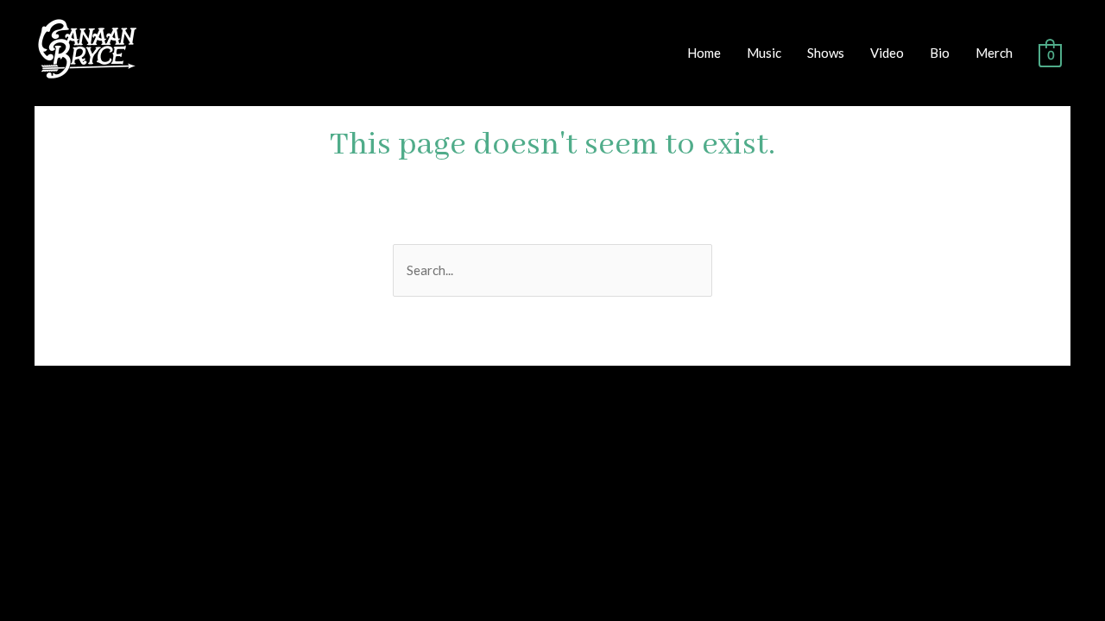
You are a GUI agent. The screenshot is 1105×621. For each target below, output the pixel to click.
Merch (994, 52)
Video (887, 52)
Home (704, 52)
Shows (825, 52)
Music (764, 52)
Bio (940, 52)
